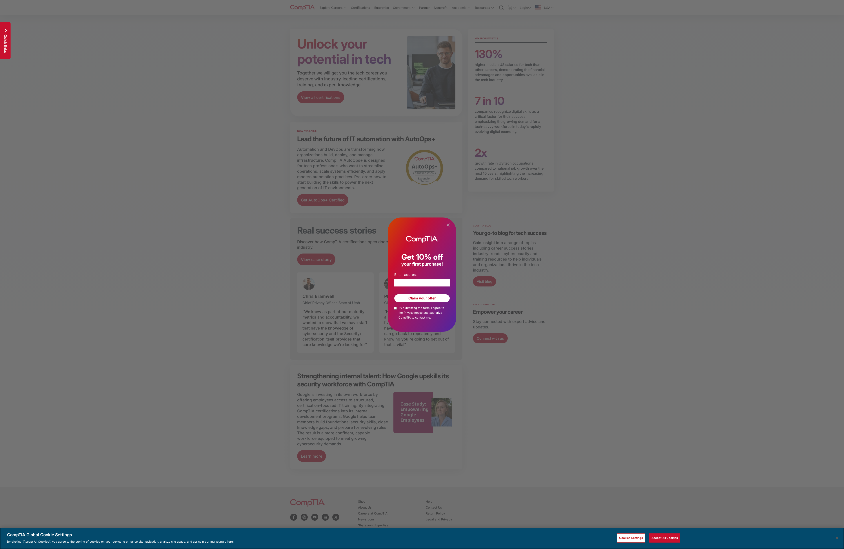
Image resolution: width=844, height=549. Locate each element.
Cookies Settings (631, 538)
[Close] (837, 538)
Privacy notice (414, 312)
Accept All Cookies (664, 538)
